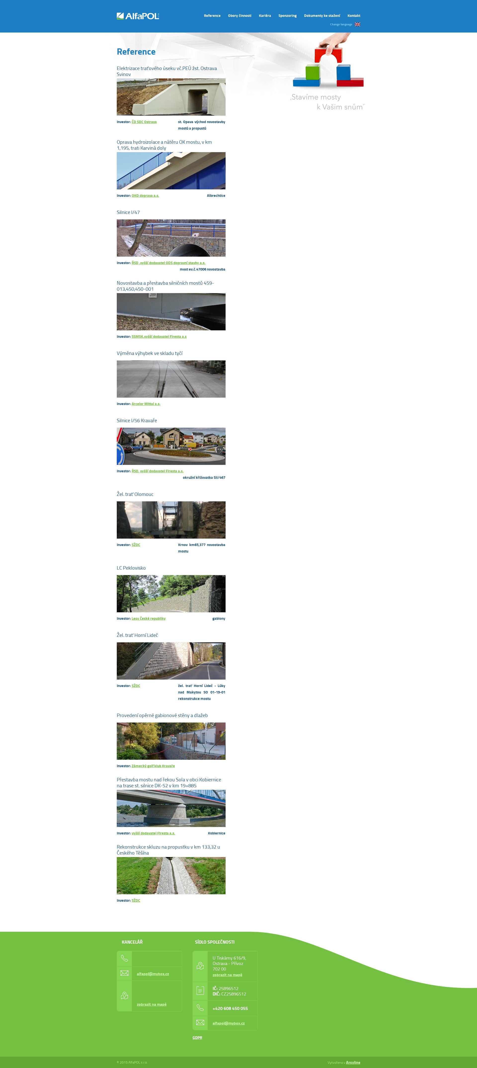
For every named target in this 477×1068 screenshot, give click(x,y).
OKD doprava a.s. (145, 195)
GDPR (197, 1037)
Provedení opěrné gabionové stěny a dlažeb (162, 715)
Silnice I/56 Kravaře (137, 420)
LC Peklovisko (131, 567)
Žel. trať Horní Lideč (137, 634)
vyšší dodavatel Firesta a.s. (153, 833)
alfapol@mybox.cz (153, 973)
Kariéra (265, 15)
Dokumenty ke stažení (322, 15)
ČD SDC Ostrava (144, 121)
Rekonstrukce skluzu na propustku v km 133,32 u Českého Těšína (168, 849)
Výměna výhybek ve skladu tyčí (149, 352)
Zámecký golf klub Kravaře (153, 765)
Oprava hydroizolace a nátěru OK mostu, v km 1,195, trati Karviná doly (164, 144)
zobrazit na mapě (151, 1004)
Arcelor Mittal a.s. (146, 403)
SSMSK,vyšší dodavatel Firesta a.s (159, 336)
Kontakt (354, 15)
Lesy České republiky (149, 618)
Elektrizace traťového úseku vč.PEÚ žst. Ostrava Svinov (167, 71)
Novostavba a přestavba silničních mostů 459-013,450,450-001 (165, 285)
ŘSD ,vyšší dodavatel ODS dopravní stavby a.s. (168, 262)
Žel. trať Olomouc (135, 493)
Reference (212, 15)
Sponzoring (287, 15)
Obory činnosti (239, 15)
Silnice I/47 (128, 211)
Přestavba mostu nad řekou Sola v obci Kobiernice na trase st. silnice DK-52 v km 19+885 (169, 782)
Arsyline (353, 1062)
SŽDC (136, 544)
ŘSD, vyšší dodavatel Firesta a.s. (158, 471)
